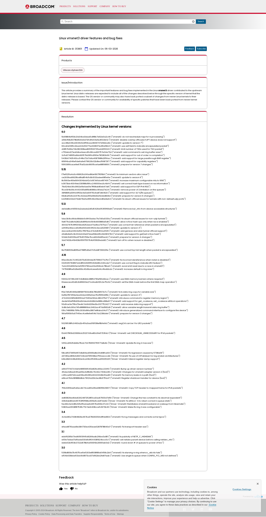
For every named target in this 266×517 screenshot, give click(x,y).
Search (201, 21)
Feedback (189, 49)
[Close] (258, 484)
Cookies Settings (242, 489)
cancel (193, 21)
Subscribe (201, 49)
